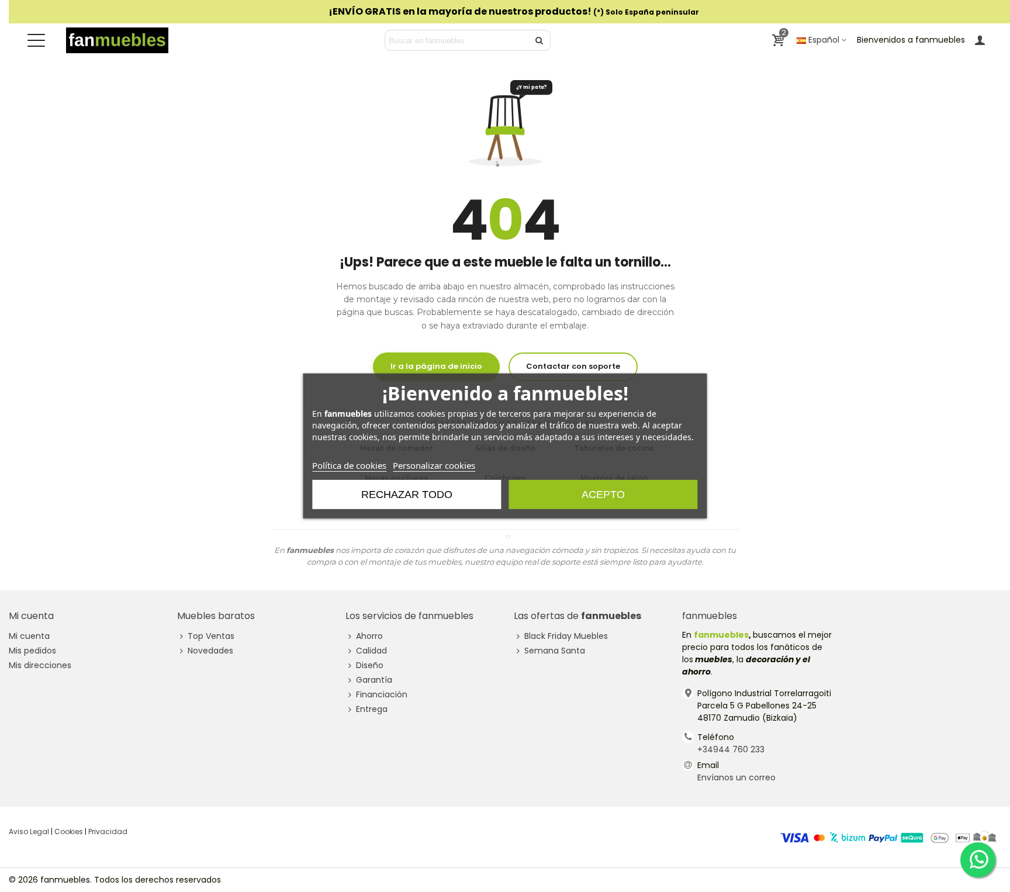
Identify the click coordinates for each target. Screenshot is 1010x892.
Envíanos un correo (736, 777)
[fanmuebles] (117, 40)
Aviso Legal (29, 831)
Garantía (374, 680)
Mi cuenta (29, 636)
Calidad (371, 650)
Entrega (372, 709)
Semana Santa (554, 650)
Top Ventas (211, 636)
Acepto (603, 494)
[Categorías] (36, 40)
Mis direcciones (40, 665)
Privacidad (107, 831)
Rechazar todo (406, 494)
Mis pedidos (32, 650)
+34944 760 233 (731, 749)
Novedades (210, 650)
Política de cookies (349, 465)
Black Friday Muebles (566, 636)
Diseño (369, 665)
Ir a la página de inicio (436, 366)
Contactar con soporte (573, 366)
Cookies (68, 831)
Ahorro (369, 636)
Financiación (381, 694)
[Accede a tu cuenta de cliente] (980, 40)
